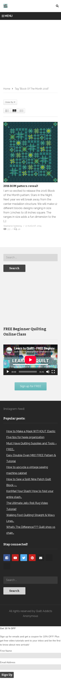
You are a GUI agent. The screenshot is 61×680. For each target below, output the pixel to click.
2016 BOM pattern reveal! (20, 186)
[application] (30, 360)
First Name (6, 650)
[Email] (40, 557)
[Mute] (47, 371)
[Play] (7, 371)
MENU (9, 16)
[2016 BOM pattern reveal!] (30, 152)
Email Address (7, 662)
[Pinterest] (32, 557)
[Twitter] (23, 557)
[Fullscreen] (53, 371)
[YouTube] (15, 557)
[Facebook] (6, 557)
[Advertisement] (30, 52)
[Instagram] (49, 557)
